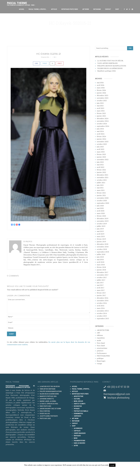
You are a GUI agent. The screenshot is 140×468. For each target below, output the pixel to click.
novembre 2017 (102, 275)
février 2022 (101, 170)
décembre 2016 (102, 298)
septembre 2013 (103, 318)
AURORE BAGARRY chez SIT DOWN (50, 408)
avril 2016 (100, 306)
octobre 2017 (102, 277)
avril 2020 (100, 211)
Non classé (101, 343)
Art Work (85, 9)
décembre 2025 (102, 95)
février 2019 (101, 239)
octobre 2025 (102, 100)
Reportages (101, 361)
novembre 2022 (102, 159)
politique (100, 358)
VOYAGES (77, 408)
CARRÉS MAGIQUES (80, 433)
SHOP (117, 9)
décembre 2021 (102, 175)
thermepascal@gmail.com (116, 394)
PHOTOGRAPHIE (103, 356)
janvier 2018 (101, 270)
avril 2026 (100, 85)
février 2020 (101, 216)
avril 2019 (100, 234)
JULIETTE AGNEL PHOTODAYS (49, 416)
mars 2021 (101, 190)
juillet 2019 (101, 226)
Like (36, 63)
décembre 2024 (102, 118)
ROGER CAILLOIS (45, 413)
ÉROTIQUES (77, 436)
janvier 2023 (101, 157)
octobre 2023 (102, 144)
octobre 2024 (102, 123)
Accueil (21, 9)
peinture (100, 351)
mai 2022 (100, 164)
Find (130, 48)
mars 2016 (101, 308)
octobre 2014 (102, 313)
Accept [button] (112, 465)
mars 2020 (101, 213)
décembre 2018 (102, 244)
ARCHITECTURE (103, 330)
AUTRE (76, 445)
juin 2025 (100, 103)
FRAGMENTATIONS (79, 440)
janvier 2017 (101, 295)
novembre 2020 (102, 198)
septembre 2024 (103, 126)
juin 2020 (100, 206)
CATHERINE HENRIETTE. (47, 399)
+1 (52, 63)
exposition (101, 338)
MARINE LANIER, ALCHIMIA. (48, 401)
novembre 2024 (102, 121)
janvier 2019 (101, 241)
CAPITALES (77, 431)
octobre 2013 (102, 316)
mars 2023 (101, 152)
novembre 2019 (102, 221)
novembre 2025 (102, 98)
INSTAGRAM (97, 9)
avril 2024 (100, 134)
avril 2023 (100, 149)
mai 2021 (100, 188)
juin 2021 (100, 185)
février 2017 (101, 293)
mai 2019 (100, 231)
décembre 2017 (102, 272)
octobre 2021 (102, 180)
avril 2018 (100, 262)
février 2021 (101, 193)
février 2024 (101, 136)
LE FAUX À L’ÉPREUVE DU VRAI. (49, 404)
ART (98, 333)
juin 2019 (100, 229)
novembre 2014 (102, 311)
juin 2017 (100, 282)
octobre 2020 (102, 200)
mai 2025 (100, 106)
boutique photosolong (118, 397)
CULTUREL (77, 399)
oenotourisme (102, 348)
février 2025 (101, 113)
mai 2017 (100, 285)
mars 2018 (101, 264)
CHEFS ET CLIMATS (79, 404)
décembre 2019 (102, 218)
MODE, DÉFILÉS (78, 401)
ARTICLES (54, 9)
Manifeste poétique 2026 (106, 71)
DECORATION (78, 406)
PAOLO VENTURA (45, 411)
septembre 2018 (103, 252)
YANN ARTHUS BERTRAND (107, 63)
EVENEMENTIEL (78, 413)
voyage (99, 363)
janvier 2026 (101, 93)
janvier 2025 (101, 116)
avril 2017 (100, 288)
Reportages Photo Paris (69, 9)
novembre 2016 (102, 300)
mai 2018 (100, 259)
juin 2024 (100, 129)
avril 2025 (100, 108)
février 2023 (101, 154)
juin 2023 (100, 147)
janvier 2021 (101, 195)
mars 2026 (101, 88)
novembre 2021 (102, 177)
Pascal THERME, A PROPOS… (38, 9)
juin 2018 (100, 257)
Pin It (60, 63)
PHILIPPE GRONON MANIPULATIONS (111, 66)
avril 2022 (100, 167)
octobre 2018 (102, 249)
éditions (100, 335)
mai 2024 (100, 131)
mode (99, 340)
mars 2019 (101, 236)
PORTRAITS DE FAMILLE (81, 411)
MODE (75, 438)
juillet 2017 (101, 280)
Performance (102, 353)
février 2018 (101, 267)
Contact (108, 9)
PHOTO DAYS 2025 (45, 418)
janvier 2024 (101, 139)
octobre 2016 (102, 303)
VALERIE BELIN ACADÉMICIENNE (109, 68)
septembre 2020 (103, 203)
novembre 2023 (102, 141)
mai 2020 (100, 208)
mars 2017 (101, 290)
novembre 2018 (102, 247)
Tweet (44, 63)
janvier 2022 (101, 172)
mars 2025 (101, 111)
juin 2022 (100, 162)
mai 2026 (100, 82)
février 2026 (101, 90)
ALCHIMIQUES (78, 428)
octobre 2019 (102, 223)
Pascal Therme (21, 3)
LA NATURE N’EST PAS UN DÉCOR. (110, 60)
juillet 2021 (101, 182)
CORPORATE (77, 416)
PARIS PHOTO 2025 (45, 406)
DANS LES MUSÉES (79, 443)
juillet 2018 (101, 254)
